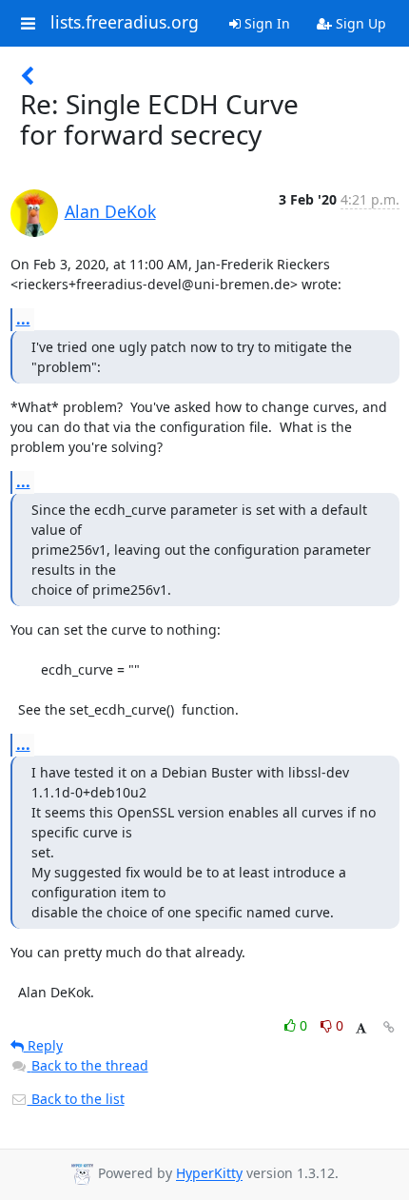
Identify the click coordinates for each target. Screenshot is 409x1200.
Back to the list (76, 1099)
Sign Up (359, 23)
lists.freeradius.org (124, 22)
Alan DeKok (110, 211)
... (23, 318)
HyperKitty (209, 1174)
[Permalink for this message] (389, 1027)
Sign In (265, 23)
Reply (43, 1045)
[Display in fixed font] (361, 1028)
